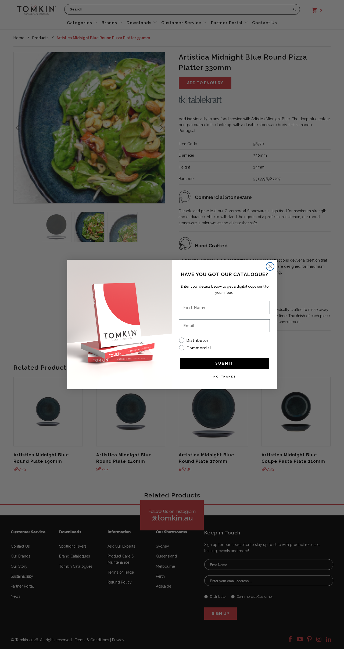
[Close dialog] (270, 266)
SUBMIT (224, 363)
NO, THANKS (224, 376)
